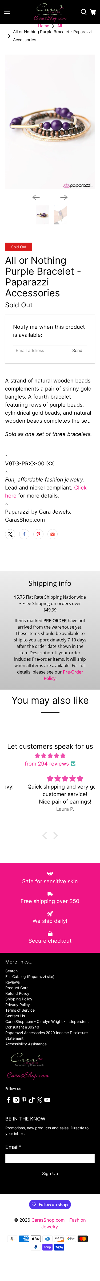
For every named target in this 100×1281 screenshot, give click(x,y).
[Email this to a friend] (52, 534)
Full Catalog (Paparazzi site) (29, 976)
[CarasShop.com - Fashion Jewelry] (50, 11)
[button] (46, 835)
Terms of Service (20, 1010)
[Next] (64, 197)
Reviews (12, 982)
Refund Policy (17, 993)
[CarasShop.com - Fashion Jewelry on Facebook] (8, 1101)
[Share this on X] (10, 534)
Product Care (17, 987)
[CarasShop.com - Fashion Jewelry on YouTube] (47, 1101)
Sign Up (50, 1173)
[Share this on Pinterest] (38, 534)
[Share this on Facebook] (24, 534)
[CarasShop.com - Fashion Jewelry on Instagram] (16, 1101)
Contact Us (15, 1016)
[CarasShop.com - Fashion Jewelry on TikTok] (32, 1101)
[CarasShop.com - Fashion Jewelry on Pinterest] (24, 1101)
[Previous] (36, 197)
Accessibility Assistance (26, 1044)
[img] (50, 756)
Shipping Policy (18, 999)
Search (11, 971)
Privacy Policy (17, 1004)
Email (13, 1147)
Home (43, 26)
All (59, 26)
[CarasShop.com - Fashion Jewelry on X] (39, 1101)
